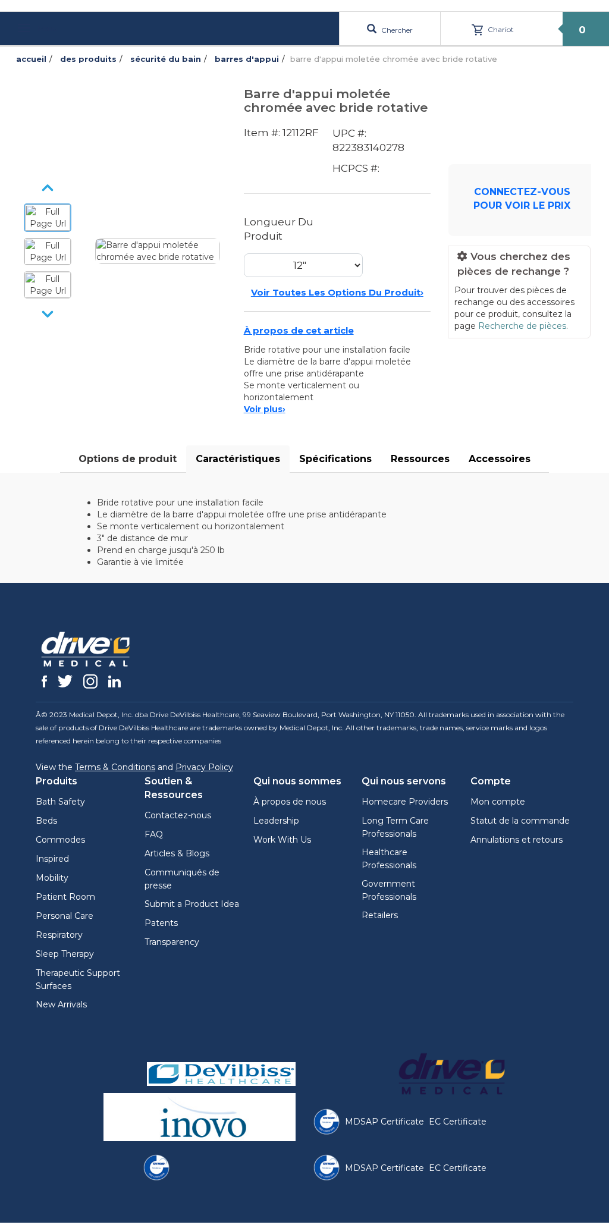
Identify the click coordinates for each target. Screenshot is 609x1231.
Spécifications (335, 458)
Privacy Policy (204, 767)
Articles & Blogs (177, 853)
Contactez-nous (178, 815)
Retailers (380, 915)
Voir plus (264, 409)
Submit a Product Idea (192, 904)
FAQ (154, 834)
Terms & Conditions (115, 767)
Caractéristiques (238, 458)
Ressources (420, 458)
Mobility (52, 877)
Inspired (52, 858)
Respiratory (59, 934)
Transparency (172, 942)
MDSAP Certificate (384, 1121)
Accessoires (499, 458)
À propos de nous (289, 801)
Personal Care (64, 915)
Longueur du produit (278, 229)
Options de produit (128, 458)
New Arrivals (61, 1004)
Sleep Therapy (65, 954)
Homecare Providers (405, 801)
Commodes (60, 839)
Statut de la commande (520, 820)
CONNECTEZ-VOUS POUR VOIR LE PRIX (521, 198)
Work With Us (282, 839)
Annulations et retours (516, 839)
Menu (46, 28)
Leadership (276, 820)
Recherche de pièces (522, 326)
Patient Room (65, 896)
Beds (46, 820)
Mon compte (497, 801)
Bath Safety (60, 801)
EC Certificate (457, 1121)
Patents (161, 923)
